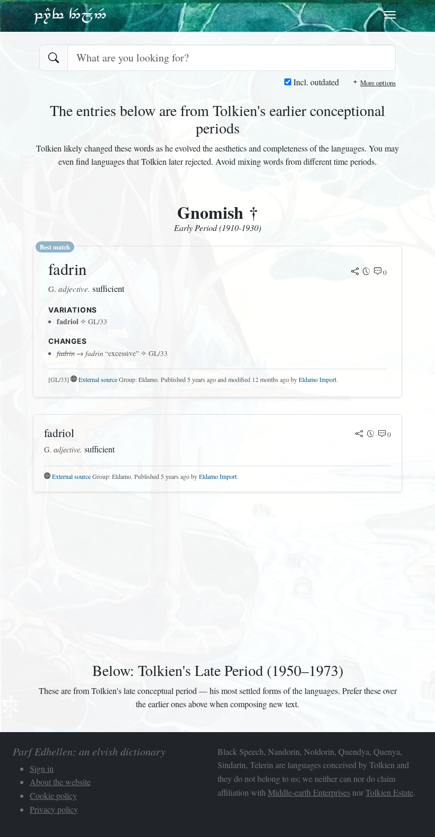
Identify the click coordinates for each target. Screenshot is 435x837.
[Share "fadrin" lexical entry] (355, 272)
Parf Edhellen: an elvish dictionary (70, 15)
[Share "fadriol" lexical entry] (359, 434)
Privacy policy (54, 809)
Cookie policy (53, 795)
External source (98, 379)
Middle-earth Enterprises (309, 792)
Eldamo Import (317, 379)
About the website (60, 781)
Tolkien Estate (389, 792)
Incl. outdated (315, 81)
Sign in (42, 768)
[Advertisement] (217, 575)
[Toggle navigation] (390, 15)
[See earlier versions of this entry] (366, 272)
